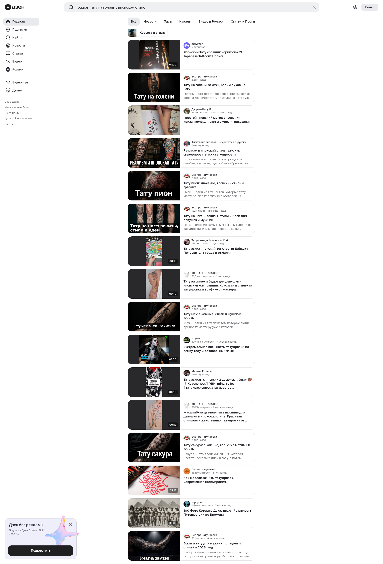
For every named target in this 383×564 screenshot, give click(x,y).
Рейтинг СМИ (13, 112)
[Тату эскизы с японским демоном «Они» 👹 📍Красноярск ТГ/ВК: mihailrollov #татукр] (154, 382)
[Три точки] (251, 46)
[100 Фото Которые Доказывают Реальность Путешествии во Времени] (154, 513)
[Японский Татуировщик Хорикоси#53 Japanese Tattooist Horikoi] (154, 55)
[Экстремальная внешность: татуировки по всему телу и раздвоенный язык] (154, 349)
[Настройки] (355, 7)
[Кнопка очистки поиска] (314, 7)
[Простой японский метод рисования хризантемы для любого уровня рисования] (154, 120)
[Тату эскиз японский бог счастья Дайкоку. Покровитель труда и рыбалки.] (154, 251)
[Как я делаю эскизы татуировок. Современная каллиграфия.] (154, 480)
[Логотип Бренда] (8, 7)
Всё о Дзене (12, 101)
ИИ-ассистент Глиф (17, 107)
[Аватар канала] (187, 45)
